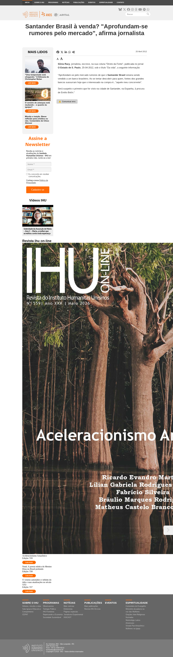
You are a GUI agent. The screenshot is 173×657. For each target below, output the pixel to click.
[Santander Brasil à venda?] (73, 52)
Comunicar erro (67, 101)
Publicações (78, 2)
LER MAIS (32, 83)
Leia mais (29, 562)
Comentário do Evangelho (136, 606)
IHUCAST (67, 617)
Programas (53, 2)
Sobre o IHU (39, 2)
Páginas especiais (71, 612)
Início (27, 2)
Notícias (65, 2)
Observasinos (48, 606)
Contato (120, 2)
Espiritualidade (106, 2)
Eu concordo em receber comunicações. (39, 175)
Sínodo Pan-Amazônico (135, 626)
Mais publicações (91, 606)
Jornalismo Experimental (73, 614)
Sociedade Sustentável (52, 617)
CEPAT (25, 614)
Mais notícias (69, 606)
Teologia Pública (49, 609)
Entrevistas (68, 609)
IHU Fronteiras (48, 612)
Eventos (91, 2)
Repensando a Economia (53, 614)
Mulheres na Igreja (133, 629)
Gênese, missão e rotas (31, 606)
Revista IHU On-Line (92, 609)
